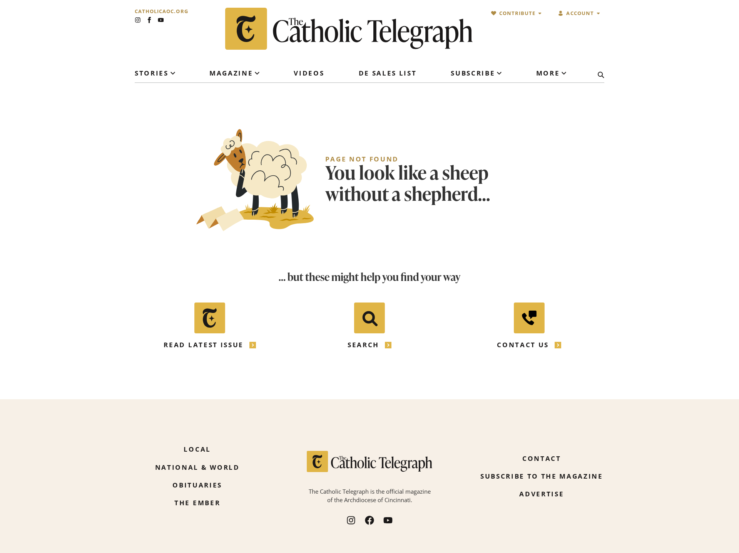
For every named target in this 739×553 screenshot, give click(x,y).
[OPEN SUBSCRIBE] (499, 73)
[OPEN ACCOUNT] (598, 13)
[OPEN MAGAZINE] (257, 73)
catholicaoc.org (161, 11)
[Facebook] (369, 520)
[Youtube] (161, 20)
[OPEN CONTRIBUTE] (539, 13)
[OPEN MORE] (564, 73)
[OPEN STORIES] (173, 73)
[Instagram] (138, 20)
